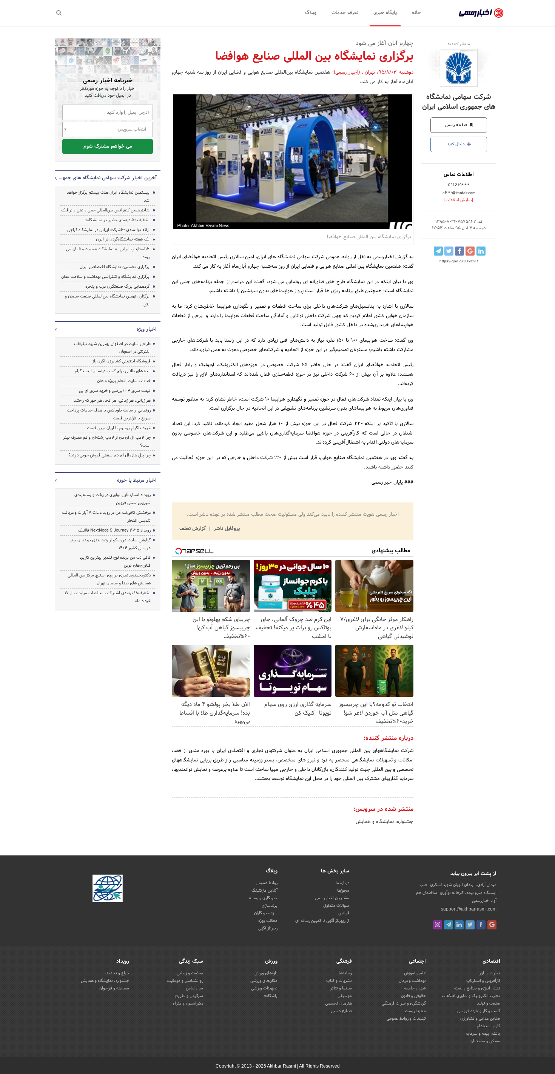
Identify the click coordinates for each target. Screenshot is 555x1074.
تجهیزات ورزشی (264, 988)
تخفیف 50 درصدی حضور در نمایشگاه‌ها (116, 220)
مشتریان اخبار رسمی (332, 898)
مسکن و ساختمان (485, 1041)
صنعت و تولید (488, 1003)
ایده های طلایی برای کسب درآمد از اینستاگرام (113, 371)
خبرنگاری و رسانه (263, 898)
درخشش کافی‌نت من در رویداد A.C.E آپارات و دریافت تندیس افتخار (106, 516)
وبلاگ (310, 13)
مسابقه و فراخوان (114, 988)
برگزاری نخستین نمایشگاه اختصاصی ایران (115, 266)
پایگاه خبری (385, 13)
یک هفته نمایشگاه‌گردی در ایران (123, 239)
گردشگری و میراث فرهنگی (404, 1003)
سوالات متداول (336, 905)
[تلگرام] (448, 924)
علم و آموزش (415, 973)
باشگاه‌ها (270, 995)
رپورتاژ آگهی (268, 928)
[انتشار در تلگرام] (438, 251)
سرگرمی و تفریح (189, 995)
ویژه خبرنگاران (266, 913)
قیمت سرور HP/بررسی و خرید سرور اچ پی (115, 390)
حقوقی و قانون (413, 995)
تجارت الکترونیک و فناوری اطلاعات (471, 995)
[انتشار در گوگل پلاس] (470, 251)
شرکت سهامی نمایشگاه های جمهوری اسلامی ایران (458, 101)
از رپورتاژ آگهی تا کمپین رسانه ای (322, 920)
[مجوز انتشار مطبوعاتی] (107, 889)
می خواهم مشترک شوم (107, 146)
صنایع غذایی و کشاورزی (480, 1018)
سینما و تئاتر (341, 988)
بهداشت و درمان (412, 980)
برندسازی (270, 905)
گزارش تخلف (193, 529)
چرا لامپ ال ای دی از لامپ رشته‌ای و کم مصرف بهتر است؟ (107, 441)
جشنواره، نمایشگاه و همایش (384, 822)
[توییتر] (470, 924)
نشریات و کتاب (339, 980)
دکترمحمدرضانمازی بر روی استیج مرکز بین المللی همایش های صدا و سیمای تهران (109, 579)
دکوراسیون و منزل (188, 1003)
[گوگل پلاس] (491, 924)
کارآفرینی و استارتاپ (483, 980)
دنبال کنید (456, 144)
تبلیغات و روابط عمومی (406, 1018)
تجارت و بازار (489, 973)
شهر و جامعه (415, 988)
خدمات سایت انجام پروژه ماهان (124, 381)
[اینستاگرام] (437, 924)
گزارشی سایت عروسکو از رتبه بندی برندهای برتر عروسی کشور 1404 (110, 544)
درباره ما (342, 883)
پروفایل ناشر (226, 529)
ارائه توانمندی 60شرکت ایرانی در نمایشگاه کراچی (108, 230)
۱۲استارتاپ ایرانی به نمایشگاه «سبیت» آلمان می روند (108, 253)
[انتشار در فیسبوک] (459, 251)
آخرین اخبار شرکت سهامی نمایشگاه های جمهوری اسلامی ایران (108, 178)
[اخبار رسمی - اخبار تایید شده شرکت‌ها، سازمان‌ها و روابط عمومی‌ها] (481, 13)
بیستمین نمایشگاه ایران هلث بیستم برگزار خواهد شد (108, 196)
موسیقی (345, 995)
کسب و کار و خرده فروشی (478, 1011)
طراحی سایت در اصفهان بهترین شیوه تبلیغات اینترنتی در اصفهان (112, 348)
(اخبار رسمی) (347, 72)
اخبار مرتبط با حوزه (137, 480)
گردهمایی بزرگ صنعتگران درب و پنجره (117, 286)
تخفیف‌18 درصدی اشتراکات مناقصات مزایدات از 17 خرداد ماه (108, 597)
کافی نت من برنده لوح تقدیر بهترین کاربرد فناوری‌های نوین (115, 561)
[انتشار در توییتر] (448, 251)
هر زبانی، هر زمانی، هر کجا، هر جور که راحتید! (111, 400)
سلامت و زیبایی (190, 973)
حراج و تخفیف (117, 973)
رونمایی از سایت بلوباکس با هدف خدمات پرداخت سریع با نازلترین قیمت (109, 414)
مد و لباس (194, 988)
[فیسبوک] (481, 924)
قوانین (343, 913)
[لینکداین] (459, 924)
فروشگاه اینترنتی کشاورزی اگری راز (121, 361)
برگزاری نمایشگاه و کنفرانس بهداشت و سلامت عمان (105, 276)
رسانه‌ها (345, 973)
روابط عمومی (267, 883)
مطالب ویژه (268, 920)
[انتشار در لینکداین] (481, 251)
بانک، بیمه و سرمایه (483, 1033)
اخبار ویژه (147, 329)
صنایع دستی (341, 1011)
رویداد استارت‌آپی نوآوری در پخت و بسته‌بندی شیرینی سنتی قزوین (112, 499)
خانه (416, 13)
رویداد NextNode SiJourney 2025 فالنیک (114, 530)
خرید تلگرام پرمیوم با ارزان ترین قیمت (119, 428)
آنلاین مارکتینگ (264, 890)
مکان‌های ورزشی (264, 980)
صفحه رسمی (456, 125)
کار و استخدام (488, 1026)
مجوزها (343, 890)
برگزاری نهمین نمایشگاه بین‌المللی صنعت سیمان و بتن (107, 300)
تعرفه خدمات (344, 13)
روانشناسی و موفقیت (185, 980)
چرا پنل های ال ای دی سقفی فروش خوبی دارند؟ (109, 455)
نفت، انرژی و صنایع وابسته (477, 988)
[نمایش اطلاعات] (458, 200)
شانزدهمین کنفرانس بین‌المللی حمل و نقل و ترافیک (105, 210)
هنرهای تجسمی (338, 1003)
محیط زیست (415, 1011)
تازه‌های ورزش (266, 973)
